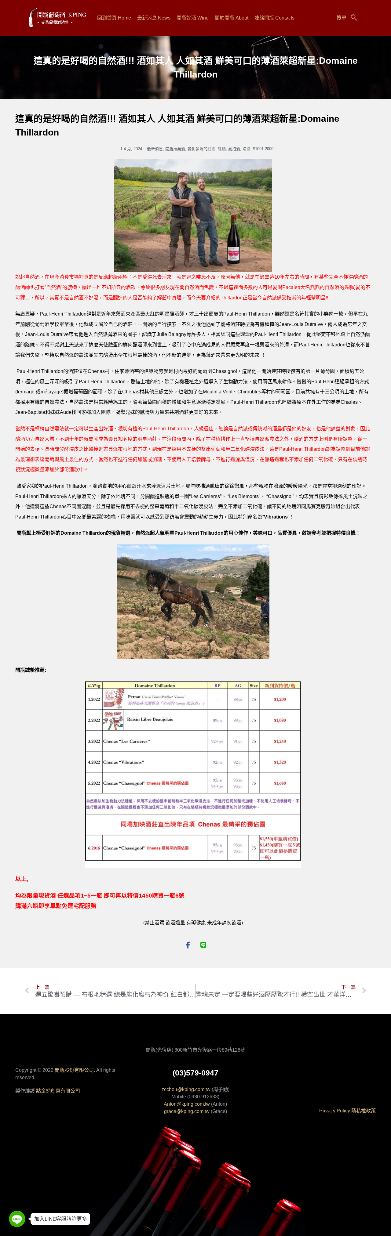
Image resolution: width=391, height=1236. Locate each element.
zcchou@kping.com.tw (186, 1089)
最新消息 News (153, 17)
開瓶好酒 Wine (193, 17)
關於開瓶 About (231, 17)
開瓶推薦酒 (175, 148)
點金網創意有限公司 (58, 1090)
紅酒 (222, 148)
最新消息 (155, 148)
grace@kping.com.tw (187, 1111)
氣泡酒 (234, 148)
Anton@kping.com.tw (187, 1104)
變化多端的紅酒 (201, 148)
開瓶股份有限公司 (74, 1070)
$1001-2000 (263, 148)
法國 (246, 148)
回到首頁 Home (114, 17)
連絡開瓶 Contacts (274, 17)
